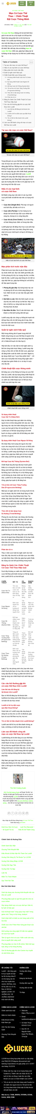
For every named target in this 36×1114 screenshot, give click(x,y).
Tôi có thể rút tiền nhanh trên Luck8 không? (17, 119)
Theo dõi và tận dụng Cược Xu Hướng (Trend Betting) (18, 94)
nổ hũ (4, 803)
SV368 (29, 1095)
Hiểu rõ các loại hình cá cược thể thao (16, 68)
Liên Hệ (4, 873)
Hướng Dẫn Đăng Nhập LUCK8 (12, 861)
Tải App (22, 992)
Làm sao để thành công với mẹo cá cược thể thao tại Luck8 (17, 124)
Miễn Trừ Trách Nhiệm (9, 877)
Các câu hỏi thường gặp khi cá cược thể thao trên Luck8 (17, 105)
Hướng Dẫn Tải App (8, 869)
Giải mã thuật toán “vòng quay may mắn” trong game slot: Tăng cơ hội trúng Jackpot (17, 913)
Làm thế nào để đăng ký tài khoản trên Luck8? (18, 110)
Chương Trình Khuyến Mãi (10, 849)
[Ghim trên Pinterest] (23, 813)
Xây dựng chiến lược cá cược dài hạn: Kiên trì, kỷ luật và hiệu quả (17, 906)
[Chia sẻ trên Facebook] (12, 813)
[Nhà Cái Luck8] (11, 3)
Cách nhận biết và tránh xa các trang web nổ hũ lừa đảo (18, 919)
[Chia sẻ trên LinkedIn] (27, 813)
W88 (8, 1097)
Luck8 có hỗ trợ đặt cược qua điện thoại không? (19, 115)
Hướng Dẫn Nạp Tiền (9, 865)
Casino (30, 801)
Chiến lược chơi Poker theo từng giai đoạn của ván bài (18, 926)
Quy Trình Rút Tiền (8, 881)
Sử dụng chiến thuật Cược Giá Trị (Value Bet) (19, 78)
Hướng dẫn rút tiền (26, 988)
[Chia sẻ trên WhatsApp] (9, 813)
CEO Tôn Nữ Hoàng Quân (11, 792)
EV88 (12, 1097)
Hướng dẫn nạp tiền (26, 983)
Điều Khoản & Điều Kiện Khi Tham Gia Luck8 (17, 853)
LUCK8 (16, 796)
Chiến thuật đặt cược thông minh (15, 75)
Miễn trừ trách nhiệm (9, 1015)
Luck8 (4, 971)
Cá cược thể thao (22, 801)
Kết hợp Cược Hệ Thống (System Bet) (18, 86)
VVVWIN (23, 1095)
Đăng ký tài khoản (26, 978)
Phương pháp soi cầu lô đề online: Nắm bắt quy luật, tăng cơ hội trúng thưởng (18, 945)
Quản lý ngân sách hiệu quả (13, 72)
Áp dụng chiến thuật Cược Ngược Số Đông (18, 83)
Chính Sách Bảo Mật (9, 846)
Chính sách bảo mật (8, 1011)
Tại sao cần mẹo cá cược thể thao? (16, 65)
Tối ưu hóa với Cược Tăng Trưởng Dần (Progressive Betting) (18, 89)
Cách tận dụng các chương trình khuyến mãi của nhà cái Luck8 (18, 893)
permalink (22, 822)
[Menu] (3, 3)
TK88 (12, 1095)
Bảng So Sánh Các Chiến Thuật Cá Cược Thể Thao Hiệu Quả (17, 101)
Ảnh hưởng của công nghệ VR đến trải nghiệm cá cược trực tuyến (17, 932)
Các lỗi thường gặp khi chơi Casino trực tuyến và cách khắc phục (17, 952)
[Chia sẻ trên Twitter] (16, 813)
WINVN (17, 1095)
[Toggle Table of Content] (30, 62)
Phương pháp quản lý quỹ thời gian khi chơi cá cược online (17, 900)
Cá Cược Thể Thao (18, 10)
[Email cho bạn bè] (20, 813)
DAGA (4, 1097)
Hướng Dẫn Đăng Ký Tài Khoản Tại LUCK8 (16, 857)
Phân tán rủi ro (11, 97)
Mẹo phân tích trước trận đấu (13, 70)
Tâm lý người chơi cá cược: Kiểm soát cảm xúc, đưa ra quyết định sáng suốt (18, 939)
